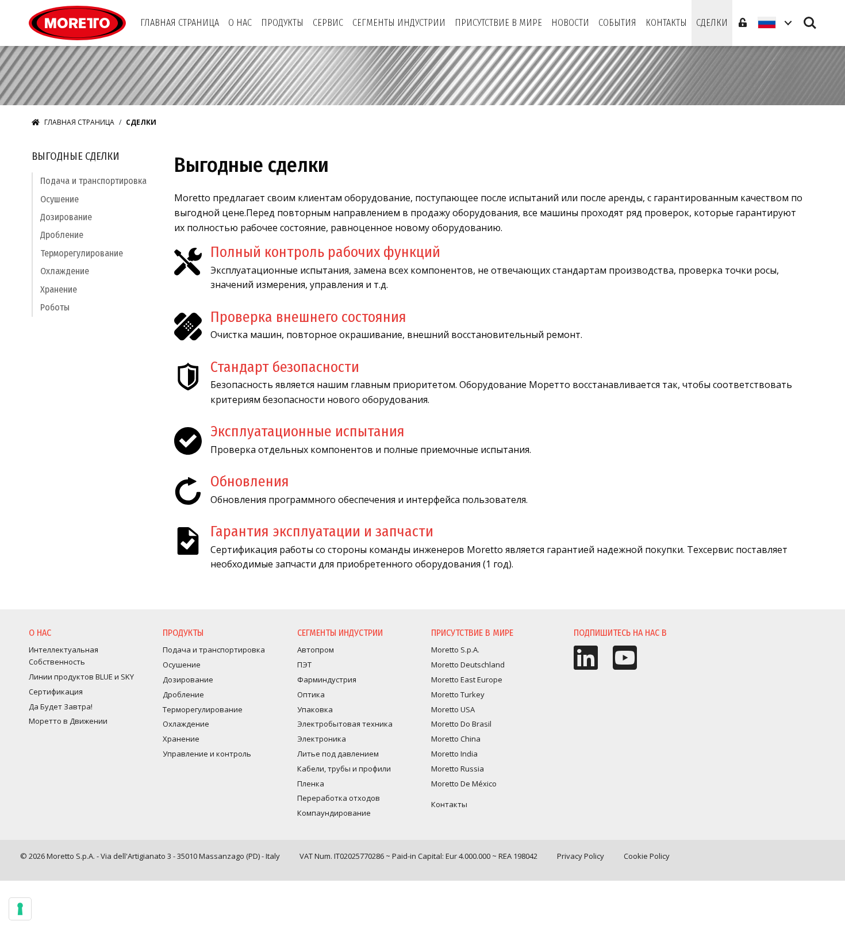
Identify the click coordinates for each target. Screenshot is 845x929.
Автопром (315, 649)
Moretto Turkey (458, 694)
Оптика (311, 694)
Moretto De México (464, 783)
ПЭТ (304, 664)
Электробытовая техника (345, 724)
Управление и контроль (207, 753)
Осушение (59, 199)
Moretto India (454, 753)
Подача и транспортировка (93, 180)
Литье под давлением (338, 753)
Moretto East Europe (466, 679)
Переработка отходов (338, 798)
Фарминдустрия (326, 679)
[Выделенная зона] (742, 23)
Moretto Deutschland (468, 664)
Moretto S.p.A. (455, 649)
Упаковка (315, 709)
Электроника (321, 739)
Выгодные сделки (76, 157)
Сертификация (56, 691)
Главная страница (79, 122)
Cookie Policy (647, 856)
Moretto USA (453, 709)
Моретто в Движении (68, 721)
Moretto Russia (457, 768)
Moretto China (456, 739)
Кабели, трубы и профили (344, 768)
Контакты (449, 804)
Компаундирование (334, 813)
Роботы (55, 307)
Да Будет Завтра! (61, 706)
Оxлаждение (64, 271)
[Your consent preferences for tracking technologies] (20, 909)
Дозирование (66, 217)
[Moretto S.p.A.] (77, 23)
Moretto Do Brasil (461, 724)
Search (810, 17)
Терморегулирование (81, 253)
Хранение (58, 289)
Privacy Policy (580, 856)
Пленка (310, 783)
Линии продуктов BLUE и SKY (81, 676)
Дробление (61, 234)
